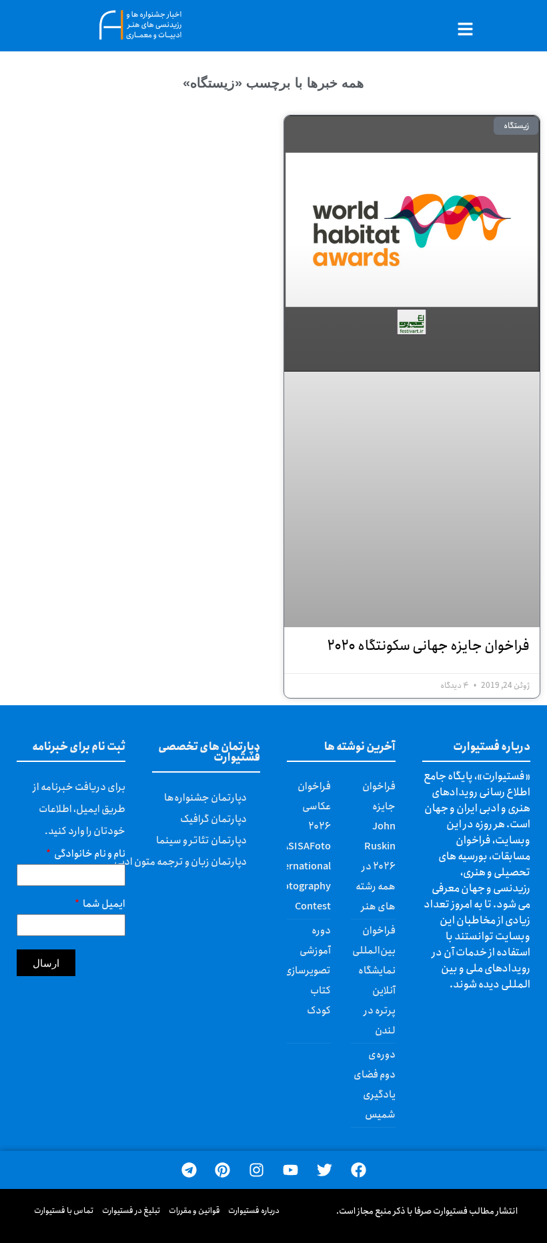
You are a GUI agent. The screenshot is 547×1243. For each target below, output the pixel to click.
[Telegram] (189, 1170)
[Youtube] (290, 1170)
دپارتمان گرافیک (213, 819)
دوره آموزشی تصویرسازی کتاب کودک (307, 971)
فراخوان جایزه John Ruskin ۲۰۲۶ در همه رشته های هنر (376, 847)
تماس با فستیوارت (64, 1210)
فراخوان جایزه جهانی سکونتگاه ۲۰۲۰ (428, 646)
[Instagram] (256, 1170)
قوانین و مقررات (194, 1210)
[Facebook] (358, 1170)
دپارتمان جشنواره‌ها (205, 798)
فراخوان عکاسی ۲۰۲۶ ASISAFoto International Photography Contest (300, 847)
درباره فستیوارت (254, 1210)
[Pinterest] (222, 1170)
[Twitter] (324, 1170)
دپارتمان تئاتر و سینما (201, 841)
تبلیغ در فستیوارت (131, 1210)
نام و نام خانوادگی (89, 855)
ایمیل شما (103, 905)
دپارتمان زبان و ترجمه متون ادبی (180, 862)
